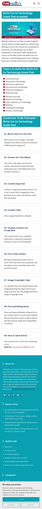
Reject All (30, 505)
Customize (11, 505)
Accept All (21, 499)
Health (7, 481)
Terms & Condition (12, 454)
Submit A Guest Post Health (16, 458)
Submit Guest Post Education (16, 461)
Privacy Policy (10, 450)
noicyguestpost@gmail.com (23, 347)
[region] (21, 495)
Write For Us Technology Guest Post (19, 465)
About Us (8, 447)
